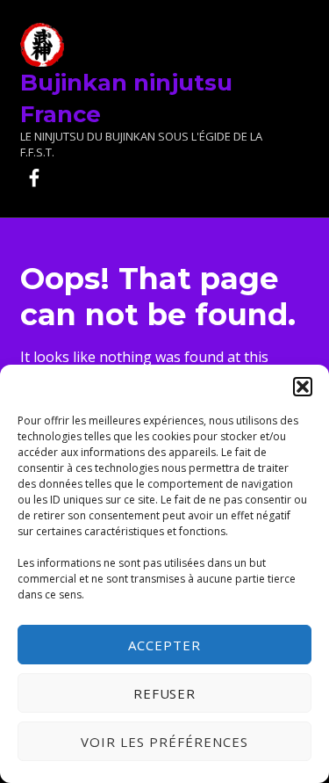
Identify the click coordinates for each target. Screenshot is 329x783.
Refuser (165, 693)
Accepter (164, 645)
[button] (302, 386)
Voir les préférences (164, 741)
